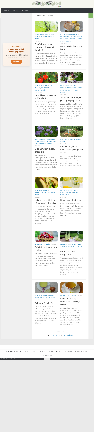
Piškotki (42, 351)
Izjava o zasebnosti (47, 355)
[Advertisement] (16, 26)
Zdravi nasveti (72, 90)
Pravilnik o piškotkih (81, 351)
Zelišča (37, 39)
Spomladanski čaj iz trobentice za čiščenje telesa (70, 301)
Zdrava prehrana (71, 39)
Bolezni (62, 34)
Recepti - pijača (72, 87)
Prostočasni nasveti (42, 192)
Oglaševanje (68, 351)
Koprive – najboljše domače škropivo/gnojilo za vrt (71, 149)
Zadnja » (70, 335)
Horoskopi (25, 10)
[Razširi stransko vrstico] (90, 15)
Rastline (52, 36)
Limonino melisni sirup (70, 200)
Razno (74, 244)
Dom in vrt (38, 34)
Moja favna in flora (41, 36)
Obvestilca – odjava (54, 351)
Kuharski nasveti (40, 139)
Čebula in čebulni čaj (44, 303)
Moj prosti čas (48, 34)
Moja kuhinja (64, 36)
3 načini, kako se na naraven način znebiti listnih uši (44, 47)
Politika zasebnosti (31, 351)
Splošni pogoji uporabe (13, 351)
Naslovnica (7, 10)
